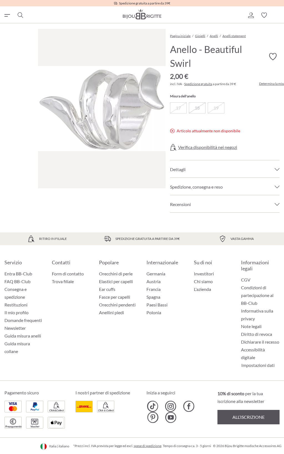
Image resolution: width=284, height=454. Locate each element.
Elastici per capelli (116, 281)
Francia (153, 289)
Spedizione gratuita (198, 84)
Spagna (153, 297)
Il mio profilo (16, 312)
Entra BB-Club (18, 273)
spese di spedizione (147, 446)
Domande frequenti (23, 320)
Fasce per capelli (114, 297)
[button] (250, 15)
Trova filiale (63, 281)
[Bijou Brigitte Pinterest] (152, 417)
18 (197, 107)
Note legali (251, 326)
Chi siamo (203, 281)
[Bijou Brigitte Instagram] (170, 406)
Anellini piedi (111, 312)
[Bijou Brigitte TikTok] (152, 406)
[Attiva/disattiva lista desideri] (273, 57)
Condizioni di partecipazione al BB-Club (257, 295)
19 (216, 107)
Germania (155, 273)
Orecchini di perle (116, 273)
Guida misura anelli (22, 335)
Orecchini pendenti (117, 304)
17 (178, 107)
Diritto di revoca (256, 334)
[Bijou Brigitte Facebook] (188, 406)
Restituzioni (15, 304)
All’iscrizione (248, 417)
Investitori (204, 273)
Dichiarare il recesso (260, 341)
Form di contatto (68, 273)
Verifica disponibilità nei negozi (207, 147)
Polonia (153, 312)
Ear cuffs (107, 289)
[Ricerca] (20, 15)
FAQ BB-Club (17, 281)
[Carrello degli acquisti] (277, 15)
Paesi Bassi (157, 304)
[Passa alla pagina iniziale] (142, 14)
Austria (153, 281)
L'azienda (202, 289)
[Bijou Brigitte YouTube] (170, 417)
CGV (245, 279)
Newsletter (15, 328)
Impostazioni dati (258, 365)
